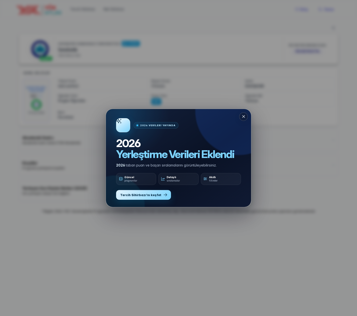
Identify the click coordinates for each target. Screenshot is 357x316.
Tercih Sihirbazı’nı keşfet (140, 195)
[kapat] (243, 116)
